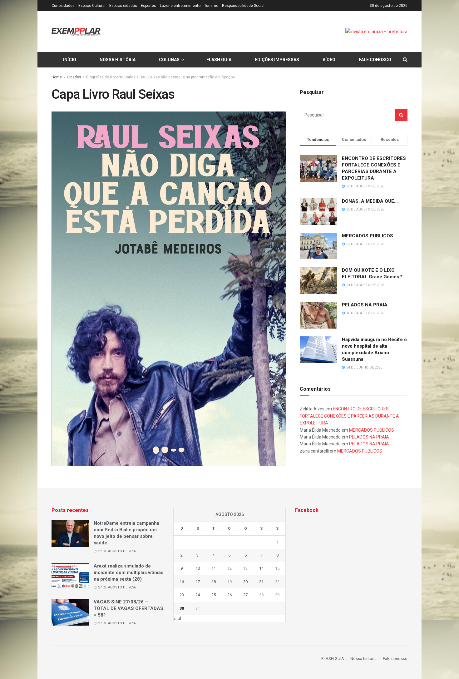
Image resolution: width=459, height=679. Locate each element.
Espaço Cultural (92, 5)
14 (261, 568)
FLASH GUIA (218, 59)
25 (213, 594)
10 (197, 568)
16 (182, 581)
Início (69, 59)
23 (182, 594)
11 (213, 568)
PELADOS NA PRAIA (364, 305)
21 (261, 581)
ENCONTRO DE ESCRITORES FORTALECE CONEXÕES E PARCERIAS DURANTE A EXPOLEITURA (349, 415)
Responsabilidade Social (243, 5)
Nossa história (118, 59)
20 (245, 581)
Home (57, 77)
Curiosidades (63, 5)
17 (197, 581)
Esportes (148, 5)
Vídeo (329, 59)
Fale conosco (375, 59)
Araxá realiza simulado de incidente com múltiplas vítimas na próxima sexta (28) (128, 572)
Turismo (211, 5)
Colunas (169, 59)
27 (245, 594)
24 (197, 594)
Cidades (74, 77)
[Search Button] (401, 115)
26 (229, 594)
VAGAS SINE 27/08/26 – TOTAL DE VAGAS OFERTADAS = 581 (128, 608)
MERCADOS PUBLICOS (367, 236)
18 (213, 581)
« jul (177, 618)
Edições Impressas (277, 59)
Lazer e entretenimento (180, 5)
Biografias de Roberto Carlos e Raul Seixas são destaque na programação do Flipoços (160, 77)
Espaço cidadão (123, 5)
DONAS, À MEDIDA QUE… (370, 201)
